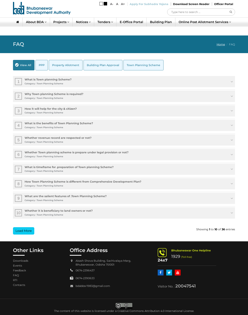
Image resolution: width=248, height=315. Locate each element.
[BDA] (42, 8)
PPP (42, 65)
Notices (82, 22)
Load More (24, 231)
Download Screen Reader (191, 4)
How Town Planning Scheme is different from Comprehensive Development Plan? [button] (79, 183)
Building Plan (161, 22)
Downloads (20, 260)
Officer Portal (223, 4)
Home (221, 44)
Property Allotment (65, 65)
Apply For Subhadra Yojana (149, 4)
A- (111, 4)
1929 (175, 256)
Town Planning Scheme (143, 65)
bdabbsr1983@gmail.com (93, 286)
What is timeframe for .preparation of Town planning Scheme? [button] (65, 169)
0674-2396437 (85, 270)
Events (17, 265)
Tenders (104, 22)
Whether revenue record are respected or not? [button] (54, 139)
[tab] (124, 81)
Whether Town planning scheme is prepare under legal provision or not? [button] (73, 154)
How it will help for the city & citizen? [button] (47, 110)
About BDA (35, 22)
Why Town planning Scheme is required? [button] (50, 95)
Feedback (19, 270)
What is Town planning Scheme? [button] (44, 81)
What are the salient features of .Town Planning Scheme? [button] (62, 198)
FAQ (16, 275)
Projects (60, 22)
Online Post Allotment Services (204, 22)
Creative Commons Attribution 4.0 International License (155, 311)
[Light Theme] (101, 3)
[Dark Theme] (105, 3)
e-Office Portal (131, 22)
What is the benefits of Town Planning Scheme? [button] (55, 125)
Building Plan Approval (103, 65)
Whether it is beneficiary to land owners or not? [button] (54, 212)
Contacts (19, 285)
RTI (15, 280)
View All (25, 65)
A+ (123, 4)
